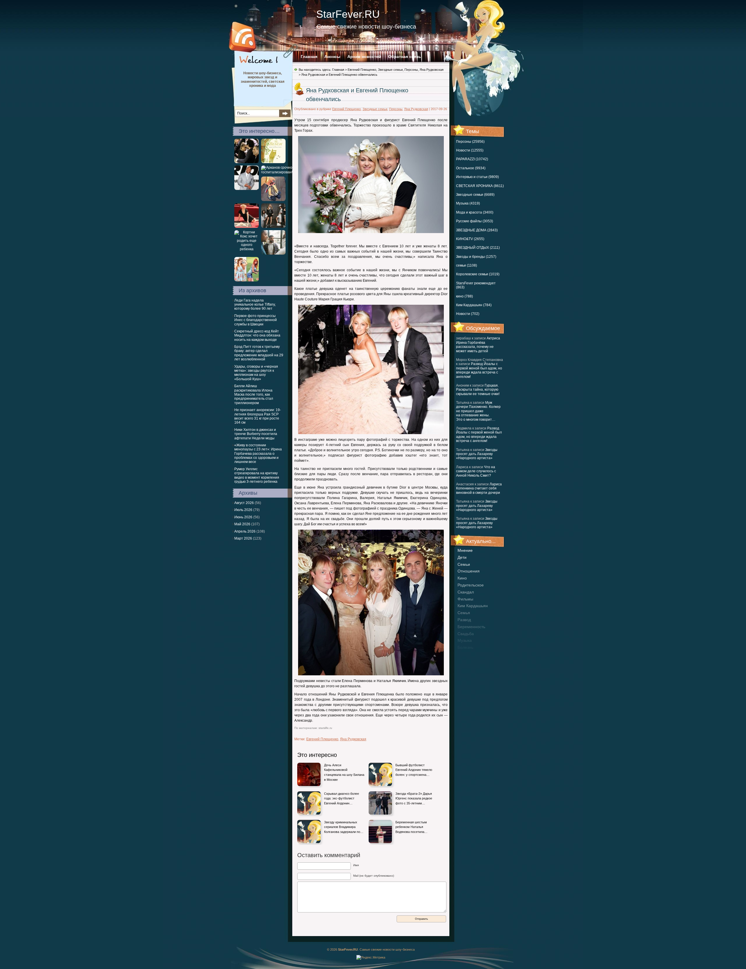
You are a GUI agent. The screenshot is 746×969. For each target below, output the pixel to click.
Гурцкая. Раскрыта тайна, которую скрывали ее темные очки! (477, 389)
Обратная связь (404, 56)
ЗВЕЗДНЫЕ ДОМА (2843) (477, 230)
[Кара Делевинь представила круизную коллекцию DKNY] (273, 227)
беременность (471, 626)
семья (464, 612)
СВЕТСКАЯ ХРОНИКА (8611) (480, 186)
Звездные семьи (390, 69)
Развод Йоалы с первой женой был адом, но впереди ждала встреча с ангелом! (479, 370)
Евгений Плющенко (362, 69)
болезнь (465, 647)
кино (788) (464, 296)
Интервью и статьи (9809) (477, 177)
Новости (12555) (469, 150)
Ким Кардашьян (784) (474, 305)
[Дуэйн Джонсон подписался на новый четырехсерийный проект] (246, 189)
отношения (469, 571)
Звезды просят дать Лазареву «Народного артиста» (476, 454)
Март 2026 (243, 538)
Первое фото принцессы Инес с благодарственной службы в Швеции (255, 320)
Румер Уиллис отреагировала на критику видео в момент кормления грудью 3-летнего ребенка (256, 475)
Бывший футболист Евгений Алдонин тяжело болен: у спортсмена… (413, 769)
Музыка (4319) (468, 203)
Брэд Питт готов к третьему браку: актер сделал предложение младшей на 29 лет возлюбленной (258, 353)
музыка (465, 640)
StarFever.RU (348, 14)
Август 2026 (244, 503)
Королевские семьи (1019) (477, 274)
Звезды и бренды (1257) (476, 257)
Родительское (471, 585)
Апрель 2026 (245, 531)
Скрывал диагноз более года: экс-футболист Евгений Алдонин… (341, 798)
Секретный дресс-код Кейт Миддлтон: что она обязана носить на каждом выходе (257, 335)
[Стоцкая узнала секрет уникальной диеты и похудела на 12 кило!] (246, 280)
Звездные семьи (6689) (475, 195)
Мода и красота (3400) (474, 212)
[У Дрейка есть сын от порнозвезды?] (273, 253)
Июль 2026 (243, 510)
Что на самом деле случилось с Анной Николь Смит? (476, 471)
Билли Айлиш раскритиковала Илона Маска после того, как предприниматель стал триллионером (253, 394)
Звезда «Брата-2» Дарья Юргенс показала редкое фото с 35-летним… (413, 798)
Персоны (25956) (470, 142)
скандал (466, 592)
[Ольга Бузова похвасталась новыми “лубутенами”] (273, 200)
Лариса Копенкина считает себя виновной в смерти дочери (479, 488)
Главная (309, 56)
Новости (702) (467, 314)
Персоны (411, 69)
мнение (465, 550)
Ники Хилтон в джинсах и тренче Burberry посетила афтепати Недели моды (255, 434)
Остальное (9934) (470, 168)
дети (462, 557)
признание (468, 654)
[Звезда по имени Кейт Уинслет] (246, 227)
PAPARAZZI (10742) (472, 159)
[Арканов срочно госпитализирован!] (277, 172)
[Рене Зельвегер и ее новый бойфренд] (246, 162)
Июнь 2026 (243, 517)
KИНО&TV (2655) (470, 239)
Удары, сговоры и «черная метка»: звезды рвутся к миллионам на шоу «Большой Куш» (256, 372)
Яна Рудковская (432, 69)
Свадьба (466, 633)
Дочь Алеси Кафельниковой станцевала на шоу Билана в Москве (344, 772)
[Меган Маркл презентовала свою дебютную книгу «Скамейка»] (273, 162)
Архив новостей (364, 56)
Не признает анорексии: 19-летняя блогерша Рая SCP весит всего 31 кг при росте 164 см (257, 416)
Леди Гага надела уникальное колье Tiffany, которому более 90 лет (255, 304)
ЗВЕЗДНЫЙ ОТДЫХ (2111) (478, 248)
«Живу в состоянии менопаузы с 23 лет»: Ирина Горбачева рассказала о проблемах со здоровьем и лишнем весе (258, 453)
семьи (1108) (466, 265)
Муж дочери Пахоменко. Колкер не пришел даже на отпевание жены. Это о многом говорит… (478, 411)
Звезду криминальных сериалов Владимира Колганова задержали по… (343, 827)
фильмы (465, 599)
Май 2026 (242, 524)
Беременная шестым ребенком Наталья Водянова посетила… (411, 827)
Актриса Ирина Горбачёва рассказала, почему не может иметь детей (478, 344)
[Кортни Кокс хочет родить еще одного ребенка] (246, 249)
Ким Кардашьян (473, 605)
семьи (464, 564)
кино (462, 578)
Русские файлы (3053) (474, 221)
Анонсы (332, 56)
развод (464, 619)
